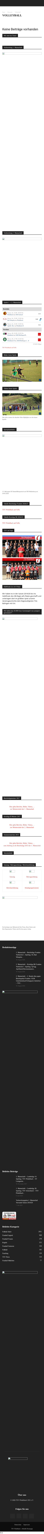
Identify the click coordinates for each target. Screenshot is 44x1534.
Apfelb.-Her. (10, 326)
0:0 (37, 319)
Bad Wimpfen (11, 320)
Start (3, 12)
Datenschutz (17, 1525)
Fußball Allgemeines (33, 20)
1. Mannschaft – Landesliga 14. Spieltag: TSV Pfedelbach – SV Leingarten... (26, 1179)
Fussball (14, 20)
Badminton (6, 20)
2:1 (39, 313)
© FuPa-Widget (37, 344)
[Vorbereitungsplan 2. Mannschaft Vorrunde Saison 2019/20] (8, 1203)
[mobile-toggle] (4, 3)
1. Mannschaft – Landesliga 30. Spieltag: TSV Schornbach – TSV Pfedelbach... (27, 1191)
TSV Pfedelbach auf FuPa (9, 347)
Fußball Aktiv (22, 20)
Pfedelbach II (20, 326)
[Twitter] (25, 1516)
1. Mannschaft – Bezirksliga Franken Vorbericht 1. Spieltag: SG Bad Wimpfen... (28, 955)
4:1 (39, 325)
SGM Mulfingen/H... (21, 335)
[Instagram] (19, 1516)
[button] (40, 3)
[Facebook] (12, 1516)
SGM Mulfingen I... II (23, 340)
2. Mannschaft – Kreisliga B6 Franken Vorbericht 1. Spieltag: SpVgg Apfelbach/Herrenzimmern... (28, 966)
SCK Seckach (19, 314)
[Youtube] (31, 1516)
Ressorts (10, 12)
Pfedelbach (10, 314)
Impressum (26, 1525)
